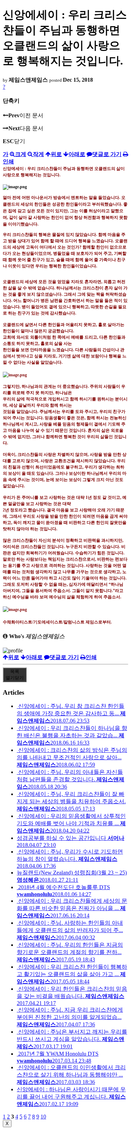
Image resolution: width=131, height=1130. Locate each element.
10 (43, 1117)
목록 (15, 674)
